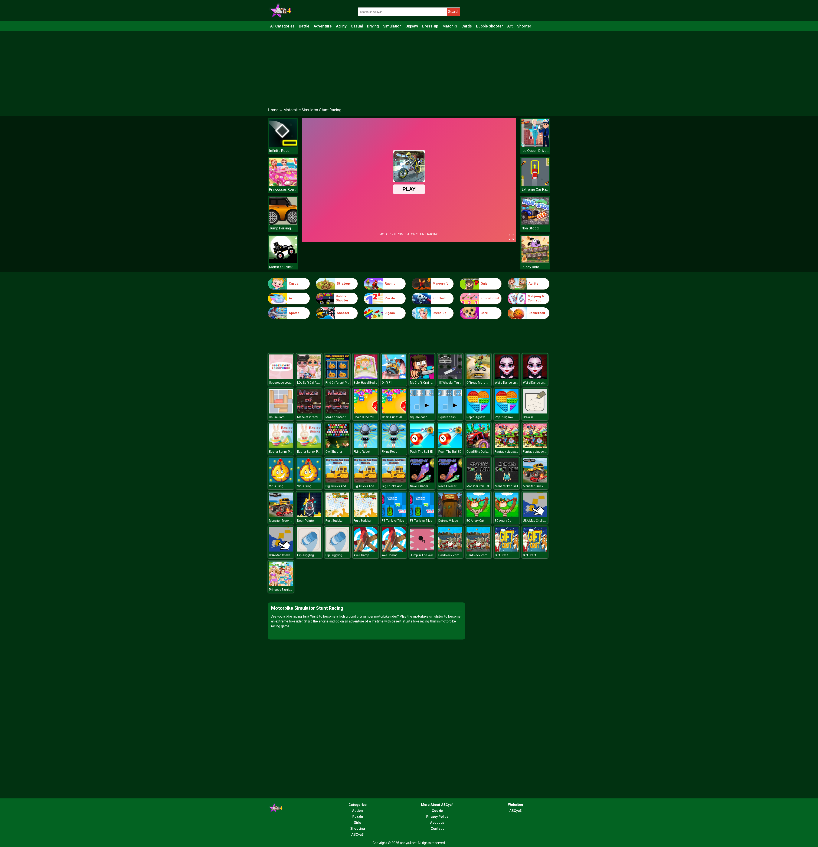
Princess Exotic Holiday (285, 589)
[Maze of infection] (309, 412)
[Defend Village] (450, 516)
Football (439, 298)
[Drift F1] (394, 378)
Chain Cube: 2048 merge (370, 417)
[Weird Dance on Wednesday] (507, 378)
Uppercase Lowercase (284, 382)
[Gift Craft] (507, 550)
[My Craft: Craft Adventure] (422, 378)
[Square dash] (422, 412)
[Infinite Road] (283, 146)
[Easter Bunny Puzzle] (281, 447)
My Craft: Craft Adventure (427, 382)
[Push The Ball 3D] (422, 447)
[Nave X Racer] (422, 481)
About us (437, 823)
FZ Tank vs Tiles (393, 520)
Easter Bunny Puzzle (283, 451)
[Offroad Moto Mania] (478, 378)
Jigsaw (412, 26)
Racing (390, 283)
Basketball (537, 313)
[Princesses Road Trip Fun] (283, 185)
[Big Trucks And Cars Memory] (337, 481)
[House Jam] (281, 412)
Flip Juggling (305, 555)
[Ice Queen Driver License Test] (535, 146)
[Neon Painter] (309, 516)
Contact (437, 829)
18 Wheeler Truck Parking (455, 382)
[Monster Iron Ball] (478, 481)
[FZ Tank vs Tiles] (394, 516)
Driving (373, 26)
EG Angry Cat (475, 520)
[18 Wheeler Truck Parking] (450, 378)
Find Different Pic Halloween (344, 382)
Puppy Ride (530, 267)
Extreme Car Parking (535, 189)
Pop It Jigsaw (476, 417)
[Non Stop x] (535, 223)
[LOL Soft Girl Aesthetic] (309, 378)
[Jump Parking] (283, 223)
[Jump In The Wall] (422, 550)
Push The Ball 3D (421, 451)
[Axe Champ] (365, 550)
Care (484, 313)
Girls (357, 823)
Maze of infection (309, 417)
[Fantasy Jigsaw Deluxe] (507, 447)
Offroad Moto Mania (480, 382)
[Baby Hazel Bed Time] (365, 378)
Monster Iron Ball (478, 486)
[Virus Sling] (281, 481)
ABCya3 (357, 835)
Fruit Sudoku (334, 520)
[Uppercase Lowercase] (281, 378)
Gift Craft (501, 555)
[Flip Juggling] (309, 550)
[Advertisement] (409, 65)
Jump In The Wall (421, 555)
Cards (466, 26)
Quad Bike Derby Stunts (483, 451)
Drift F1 (387, 382)
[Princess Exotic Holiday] (281, 585)
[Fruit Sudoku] (337, 516)
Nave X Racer (419, 486)
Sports (294, 313)
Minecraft (440, 283)
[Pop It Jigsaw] (478, 412)
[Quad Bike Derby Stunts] (478, 447)
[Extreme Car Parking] (535, 185)
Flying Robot (362, 451)
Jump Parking (280, 228)
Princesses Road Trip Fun (283, 189)
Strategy (344, 283)
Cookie (437, 811)
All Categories (282, 26)
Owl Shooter (333, 451)
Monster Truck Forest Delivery (283, 267)
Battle (304, 26)
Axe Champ (361, 555)
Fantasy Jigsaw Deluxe (510, 451)
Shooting (357, 829)
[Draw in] (535, 412)
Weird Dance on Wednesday (514, 382)
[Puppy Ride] (535, 262)
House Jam (277, 417)
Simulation (392, 26)
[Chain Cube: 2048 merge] (365, 412)
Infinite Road (279, 150)
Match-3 (449, 26)
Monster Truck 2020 (537, 486)
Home (273, 110)
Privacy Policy (437, 817)
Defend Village (448, 520)
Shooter (524, 26)
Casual (357, 26)
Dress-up (430, 26)
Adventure (323, 26)
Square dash (418, 417)
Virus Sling (276, 486)
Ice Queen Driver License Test (535, 150)
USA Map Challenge (536, 520)
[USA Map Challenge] (535, 516)
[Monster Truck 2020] (535, 481)
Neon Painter (306, 520)
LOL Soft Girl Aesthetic (312, 382)
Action (357, 811)
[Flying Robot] (365, 447)
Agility (341, 26)
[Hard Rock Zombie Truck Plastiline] (450, 550)
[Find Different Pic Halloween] (337, 378)
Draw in (528, 417)
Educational (490, 298)
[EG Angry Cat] (478, 516)
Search (453, 12)
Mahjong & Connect (536, 298)
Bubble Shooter (489, 26)
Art (510, 26)
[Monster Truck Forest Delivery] (283, 262)
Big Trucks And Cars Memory (345, 486)
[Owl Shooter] (337, 447)
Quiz (484, 283)
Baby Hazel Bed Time (368, 382)
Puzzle (390, 298)
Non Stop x (530, 228)
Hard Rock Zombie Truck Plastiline (461, 555)
